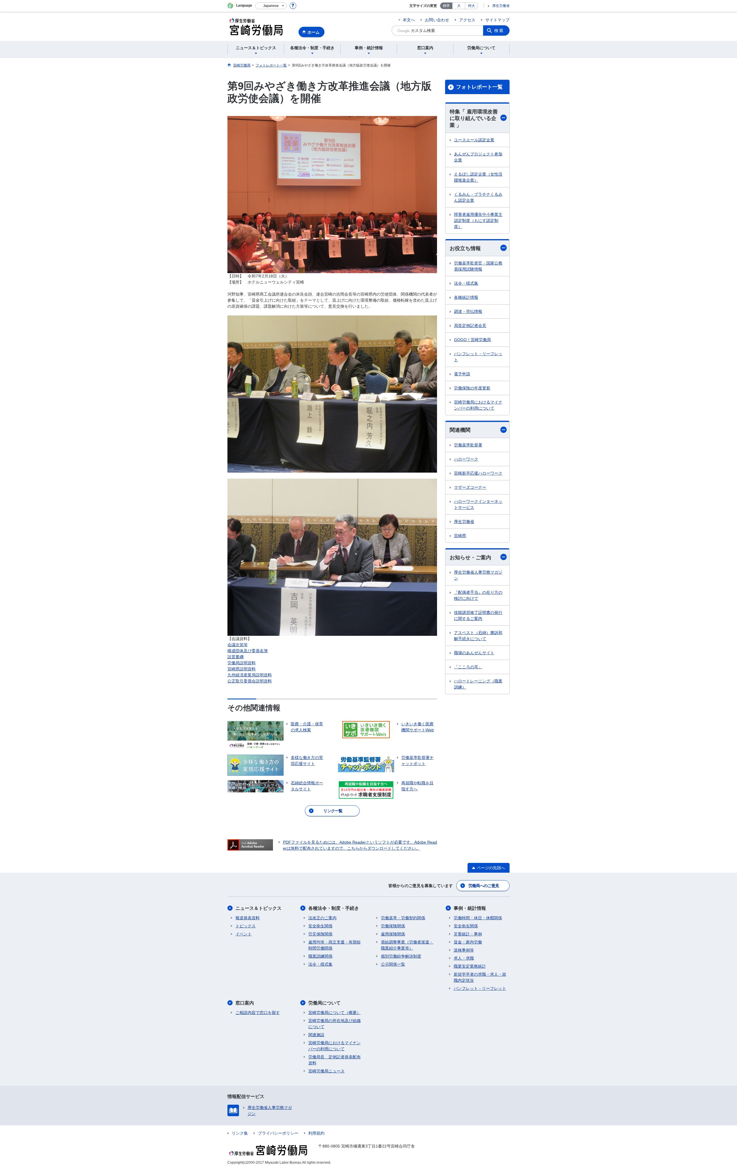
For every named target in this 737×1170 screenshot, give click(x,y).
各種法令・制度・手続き (333, 908)
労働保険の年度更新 (472, 388)
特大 (471, 6)
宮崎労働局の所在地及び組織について (334, 1023)
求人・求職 (464, 958)
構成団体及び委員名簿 (247, 650)
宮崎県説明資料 (241, 669)
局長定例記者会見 (470, 325)
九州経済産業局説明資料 (249, 675)
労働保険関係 (393, 926)
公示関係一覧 (393, 964)
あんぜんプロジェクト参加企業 (478, 157)
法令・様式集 (466, 283)
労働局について (324, 1002)
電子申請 (462, 374)
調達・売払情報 (468, 311)
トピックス (245, 926)
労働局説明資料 (241, 663)
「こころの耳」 (468, 667)
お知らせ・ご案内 (470, 557)
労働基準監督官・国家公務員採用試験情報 (478, 266)
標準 (446, 6)
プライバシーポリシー (278, 1133)
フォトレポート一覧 (479, 87)
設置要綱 (235, 657)
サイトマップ (497, 20)
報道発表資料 (247, 918)
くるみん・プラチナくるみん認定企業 (478, 197)
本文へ (409, 20)
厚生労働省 (501, 6)
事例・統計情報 (470, 908)
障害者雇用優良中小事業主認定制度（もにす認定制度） (478, 220)
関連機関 (460, 430)
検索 (499, 30)
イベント (243, 934)
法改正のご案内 (322, 918)
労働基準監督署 (468, 445)
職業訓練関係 (320, 956)
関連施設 (316, 1034)
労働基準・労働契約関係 (403, 918)
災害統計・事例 (468, 934)
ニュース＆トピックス (258, 908)
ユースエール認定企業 (474, 140)
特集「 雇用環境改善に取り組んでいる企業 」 (474, 118)
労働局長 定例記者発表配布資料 (334, 1060)
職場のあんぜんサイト (474, 652)
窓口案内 (244, 1002)
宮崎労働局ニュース (326, 1071)
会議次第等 (237, 644)
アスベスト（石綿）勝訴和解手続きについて (478, 635)
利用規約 (316, 1133)
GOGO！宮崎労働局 (472, 339)
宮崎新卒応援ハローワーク (478, 473)
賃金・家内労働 (468, 942)
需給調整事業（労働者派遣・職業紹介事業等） (407, 945)
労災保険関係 (320, 934)
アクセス (467, 20)
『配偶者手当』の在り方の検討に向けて (478, 595)
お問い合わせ (437, 20)
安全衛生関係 (320, 926)
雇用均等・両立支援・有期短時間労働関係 (334, 945)
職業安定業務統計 (470, 966)
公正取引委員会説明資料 (249, 681)
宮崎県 (460, 535)
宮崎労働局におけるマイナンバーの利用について (478, 405)
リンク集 (240, 1133)
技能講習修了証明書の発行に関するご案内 (478, 615)
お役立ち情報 (465, 248)
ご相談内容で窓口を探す (257, 1012)
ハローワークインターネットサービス (478, 504)
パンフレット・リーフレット (478, 356)
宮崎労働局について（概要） (334, 1012)
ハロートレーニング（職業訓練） (478, 684)
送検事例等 (464, 950)
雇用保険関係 (393, 934)
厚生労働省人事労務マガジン (478, 575)
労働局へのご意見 (483, 885)
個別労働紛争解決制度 (401, 956)
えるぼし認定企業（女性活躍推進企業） (478, 177)
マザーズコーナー (470, 487)
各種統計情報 (466, 297)
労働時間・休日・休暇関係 (478, 918)
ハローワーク (466, 459)
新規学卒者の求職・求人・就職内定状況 (480, 977)
